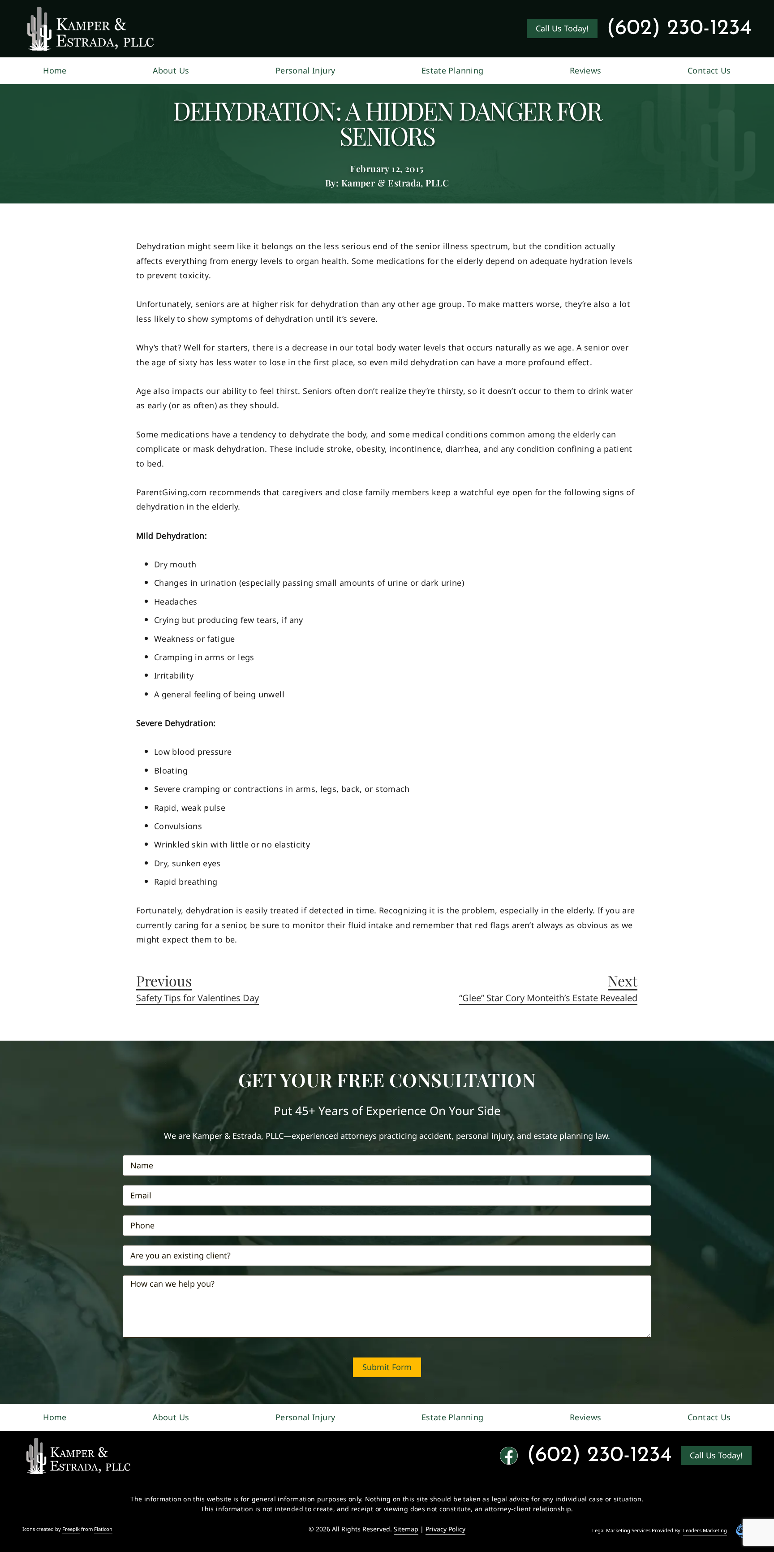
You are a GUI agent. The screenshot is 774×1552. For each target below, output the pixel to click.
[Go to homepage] (78, 1456)
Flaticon (103, 1529)
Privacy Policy (445, 1529)
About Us (171, 70)
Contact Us (709, 70)
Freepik (71, 1529)
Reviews (586, 70)
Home (54, 70)
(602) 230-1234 (679, 28)
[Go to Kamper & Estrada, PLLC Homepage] (90, 29)
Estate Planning (452, 70)
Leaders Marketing (705, 1530)
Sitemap (406, 1529)
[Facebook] (509, 1456)
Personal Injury (305, 70)
